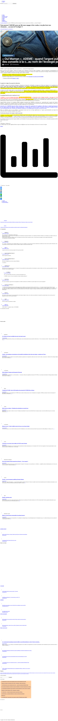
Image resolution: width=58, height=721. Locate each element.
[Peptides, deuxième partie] (11, 494)
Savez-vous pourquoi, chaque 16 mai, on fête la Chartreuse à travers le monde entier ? (14, 625)
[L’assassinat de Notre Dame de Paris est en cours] (6, 538)
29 (6, 541)
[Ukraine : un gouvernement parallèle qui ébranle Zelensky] (11, 476)
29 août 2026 (4, 643)
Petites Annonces (4, 21)
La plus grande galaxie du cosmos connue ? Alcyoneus (10, 591)
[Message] (29, 197)
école (26, 673)
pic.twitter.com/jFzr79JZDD (38, 76)
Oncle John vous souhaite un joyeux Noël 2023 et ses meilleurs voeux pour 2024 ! (14, 605)
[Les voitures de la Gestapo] (6, 609)
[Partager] (29, 199)
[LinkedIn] (29, 196)
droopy (6, 304)
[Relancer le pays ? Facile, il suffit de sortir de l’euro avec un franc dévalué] (11, 423)
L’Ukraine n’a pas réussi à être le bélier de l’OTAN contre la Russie (14, 443)
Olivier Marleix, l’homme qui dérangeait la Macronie (12, 372)
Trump (15, 673)
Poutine (7, 673)
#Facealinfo (30, 76)
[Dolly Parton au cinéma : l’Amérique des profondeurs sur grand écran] (11, 405)
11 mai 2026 (4, 592)
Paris (3, 673)
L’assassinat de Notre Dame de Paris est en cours (9, 540)
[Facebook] (29, 187)
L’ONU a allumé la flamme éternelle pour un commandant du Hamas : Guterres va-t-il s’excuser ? (16, 668)
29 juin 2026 (4, 535)
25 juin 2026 (4, 541)
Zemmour (24, 673)
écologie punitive (4, 201)
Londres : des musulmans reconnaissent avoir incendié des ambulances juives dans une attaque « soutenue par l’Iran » (24, 354)
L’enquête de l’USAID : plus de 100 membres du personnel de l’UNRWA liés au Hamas (18, 390)
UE (16, 673)
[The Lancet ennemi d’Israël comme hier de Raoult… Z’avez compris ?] (11, 458)
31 (6, 663)
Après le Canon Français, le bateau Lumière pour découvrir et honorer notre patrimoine (14, 534)
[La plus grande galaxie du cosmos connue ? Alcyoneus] (6, 589)
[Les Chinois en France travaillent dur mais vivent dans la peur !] (11, 333)
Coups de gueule (4, 17)
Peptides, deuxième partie (7, 497)
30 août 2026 (4, 445)
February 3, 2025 (15, 78)
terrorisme (13, 673)
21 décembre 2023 (4, 606)
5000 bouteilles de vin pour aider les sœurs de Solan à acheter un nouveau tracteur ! (14, 619)
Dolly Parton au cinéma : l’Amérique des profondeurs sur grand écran (15, 408)
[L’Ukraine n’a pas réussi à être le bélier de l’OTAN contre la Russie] (11, 440)
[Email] (29, 190)
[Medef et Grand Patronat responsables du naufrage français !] (11, 512)
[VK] (29, 191)
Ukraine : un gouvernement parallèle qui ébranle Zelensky (13, 479)
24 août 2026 (4, 657)
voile (22, 673)
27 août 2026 (4, 651)
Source (1, 126)
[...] (3, 339)
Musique (3, 18)
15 (6, 592)
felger (5, 247)
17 (6, 651)
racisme (9, 673)
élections (28, 673)
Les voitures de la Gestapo (6, 611)
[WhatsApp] (29, 194)
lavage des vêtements (5, 202)
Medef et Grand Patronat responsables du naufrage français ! (13, 515)
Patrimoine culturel (5, 16)
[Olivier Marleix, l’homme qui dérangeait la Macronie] (11, 369)
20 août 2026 (4, 663)
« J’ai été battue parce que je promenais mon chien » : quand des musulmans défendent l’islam (15, 662)
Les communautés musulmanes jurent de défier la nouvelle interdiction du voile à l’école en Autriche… (21, 641)
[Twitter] (29, 189)
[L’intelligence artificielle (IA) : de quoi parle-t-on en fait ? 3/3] (6, 595)
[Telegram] (29, 193)
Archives (3, 15)
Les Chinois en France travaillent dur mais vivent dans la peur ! (14, 336)
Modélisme (3, 20)
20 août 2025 (4, 598)
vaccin (21, 673)
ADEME (3, 200)
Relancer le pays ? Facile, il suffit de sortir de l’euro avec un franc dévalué (15, 426)
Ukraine (18, 673)
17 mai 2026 (4, 626)
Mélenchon (1, 673)
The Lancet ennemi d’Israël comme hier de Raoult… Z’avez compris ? (15, 461)
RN (10, 673)
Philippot (5, 673)
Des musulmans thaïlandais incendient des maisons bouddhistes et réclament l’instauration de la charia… (17, 650)
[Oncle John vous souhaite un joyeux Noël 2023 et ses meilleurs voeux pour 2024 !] (6, 603)
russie (11, 673)
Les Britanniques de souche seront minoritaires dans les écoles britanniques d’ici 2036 (14, 656)
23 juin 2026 (4, 620)
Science (3, 19)
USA (19, 673)
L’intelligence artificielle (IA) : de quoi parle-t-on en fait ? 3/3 (11, 597)
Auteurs (3, 14)
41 (6, 643)
